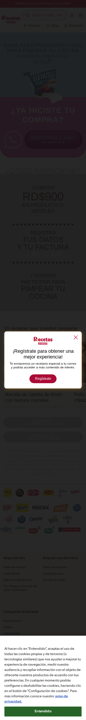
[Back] (75, 338)
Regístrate (43, 379)
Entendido (43, 711)
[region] (43, 678)
